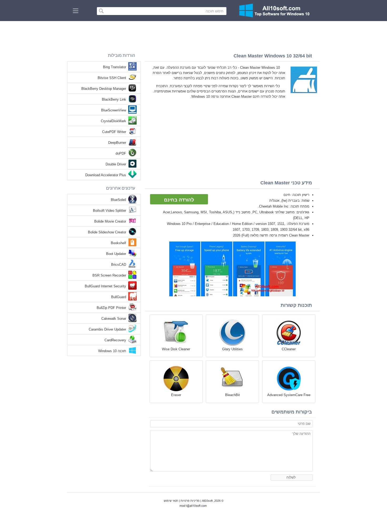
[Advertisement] (193, 35)
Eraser (176, 395)
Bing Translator (114, 67)
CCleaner (289, 349)
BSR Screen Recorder (109, 275)
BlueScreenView (113, 110)
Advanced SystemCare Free (288, 395)
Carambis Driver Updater (107, 329)
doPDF (121, 153)
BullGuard (118, 297)
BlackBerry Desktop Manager (103, 89)
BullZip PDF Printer (111, 308)
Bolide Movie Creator (110, 221)
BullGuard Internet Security (105, 286)
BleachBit (232, 395)
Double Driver (116, 164)
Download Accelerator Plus (105, 175)
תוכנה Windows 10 (112, 351)
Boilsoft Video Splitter (109, 211)
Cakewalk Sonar (113, 319)
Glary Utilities (232, 349)
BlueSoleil (118, 200)
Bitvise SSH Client (112, 78)
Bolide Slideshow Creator (107, 232)
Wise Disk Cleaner (176, 349)
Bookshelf (118, 243)
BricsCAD (118, 265)
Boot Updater (116, 254)
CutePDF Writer (114, 132)
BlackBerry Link (114, 99)
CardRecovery (115, 340)
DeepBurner (117, 143)
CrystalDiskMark (113, 121)
